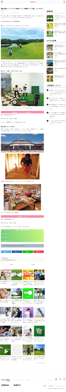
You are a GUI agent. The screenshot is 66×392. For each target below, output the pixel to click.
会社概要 (44, 385)
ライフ (8, 12)
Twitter (55, 379)
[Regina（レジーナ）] (33, 2)
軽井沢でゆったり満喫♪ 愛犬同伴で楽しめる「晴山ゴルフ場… (60, 62)
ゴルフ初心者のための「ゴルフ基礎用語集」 (10, 21)
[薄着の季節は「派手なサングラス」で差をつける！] (50, 78)
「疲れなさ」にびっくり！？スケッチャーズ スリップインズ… (59, 17)
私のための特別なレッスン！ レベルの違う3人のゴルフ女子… (60, 54)
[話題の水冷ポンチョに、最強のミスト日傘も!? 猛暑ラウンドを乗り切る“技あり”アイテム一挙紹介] (50, 34)
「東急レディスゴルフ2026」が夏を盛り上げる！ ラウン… (59, 46)
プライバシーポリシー (61, 385)
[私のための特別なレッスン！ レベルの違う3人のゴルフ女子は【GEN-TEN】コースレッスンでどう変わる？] (50, 55)
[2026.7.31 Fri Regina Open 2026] (50, 71)
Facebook (60, 379)
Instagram (64, 379)
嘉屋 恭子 (6, 258)
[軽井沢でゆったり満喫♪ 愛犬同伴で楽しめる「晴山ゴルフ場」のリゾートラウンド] (50, 63)
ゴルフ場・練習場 (12, 12)
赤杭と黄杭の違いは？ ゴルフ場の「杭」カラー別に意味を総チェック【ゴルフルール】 (57, 106)
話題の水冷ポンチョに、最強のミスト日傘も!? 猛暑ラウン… (59, 33)
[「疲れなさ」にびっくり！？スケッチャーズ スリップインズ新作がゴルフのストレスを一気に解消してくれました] (50, 18)
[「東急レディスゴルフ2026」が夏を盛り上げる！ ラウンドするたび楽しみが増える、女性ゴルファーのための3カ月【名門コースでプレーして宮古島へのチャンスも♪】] (50, 47)
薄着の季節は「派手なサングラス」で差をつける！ (59, 76)
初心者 (17, 12)
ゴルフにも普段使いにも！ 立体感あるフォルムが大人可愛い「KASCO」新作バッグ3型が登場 (57, 114)
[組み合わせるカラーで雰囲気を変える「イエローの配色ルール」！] (50, 26)
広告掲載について (52, 385)
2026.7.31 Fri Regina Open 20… (60, 69)
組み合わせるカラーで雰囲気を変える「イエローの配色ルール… (59, 25)
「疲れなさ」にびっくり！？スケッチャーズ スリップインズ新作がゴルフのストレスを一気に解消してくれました (57, 92)
